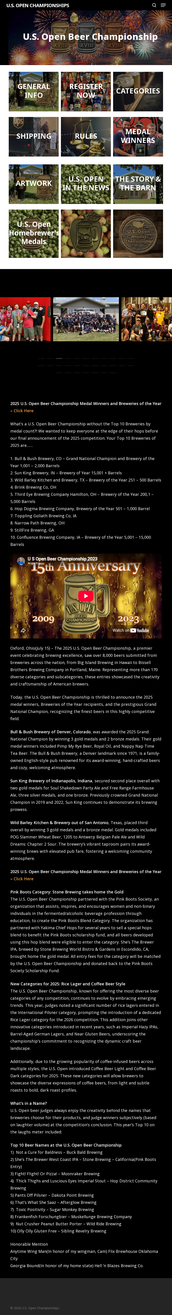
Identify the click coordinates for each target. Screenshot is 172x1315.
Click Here (24, 410)
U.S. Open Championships (37, 5)
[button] (163, 5)
